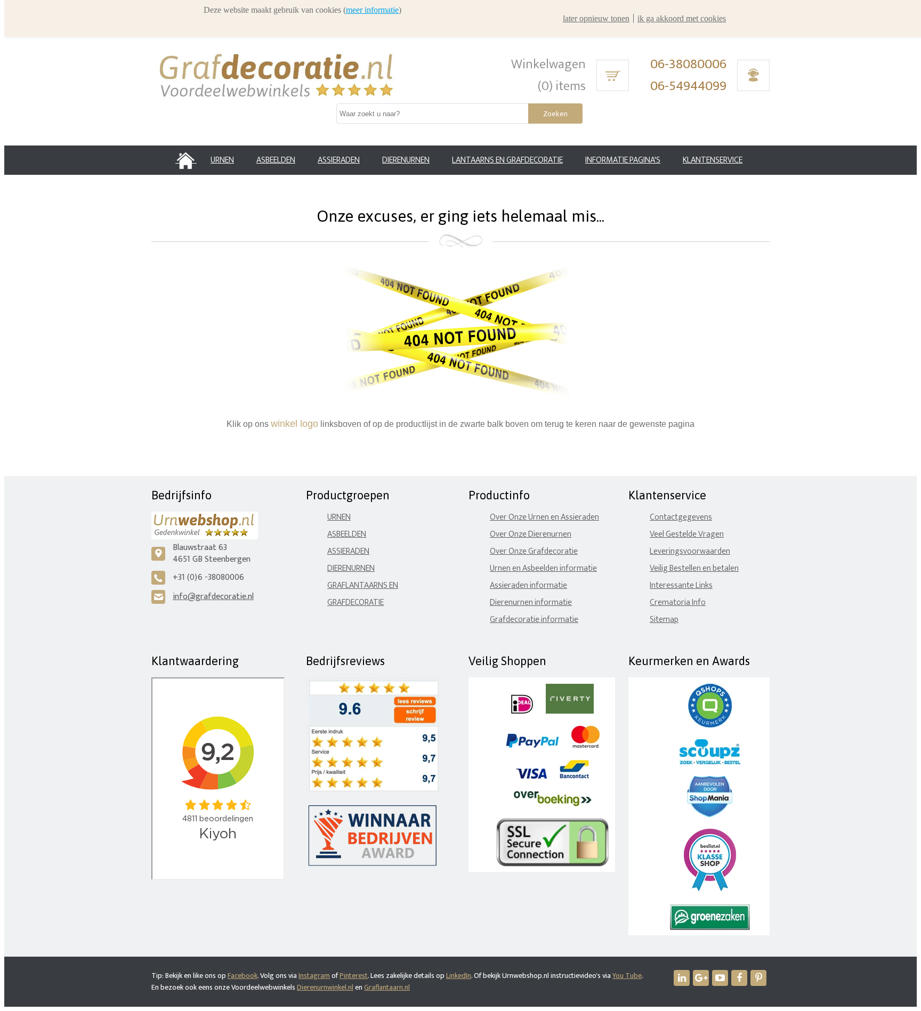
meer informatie (372, 9)
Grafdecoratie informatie (534, 619)
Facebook (242, 975)
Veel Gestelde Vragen (687, 534)
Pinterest (354, 975)
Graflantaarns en (362, 585)
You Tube (627, 975)
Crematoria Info (678, 602)
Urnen (339, 517)
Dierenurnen (351, 568)
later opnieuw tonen (596, 18)
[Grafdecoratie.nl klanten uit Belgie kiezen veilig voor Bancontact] (574, 776)
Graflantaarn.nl (387, 987)
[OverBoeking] (553, 804)
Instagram (314, 975)
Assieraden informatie (528, 585)
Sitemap (664, 619)
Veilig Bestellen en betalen (694, 568)
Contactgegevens (681, 517)
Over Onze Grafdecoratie (534, 551)
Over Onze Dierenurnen (530, 534)
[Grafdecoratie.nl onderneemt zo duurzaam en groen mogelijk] (710, 927)
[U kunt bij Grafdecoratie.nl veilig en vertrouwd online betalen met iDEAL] (522, 711)
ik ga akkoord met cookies (681, 18)
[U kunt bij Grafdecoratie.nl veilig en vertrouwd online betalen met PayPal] (532, 745)
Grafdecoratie (355, 602)
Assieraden (348, 551)
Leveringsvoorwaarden (690, 551)
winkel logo (294, 423)
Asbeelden (346, 534)
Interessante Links (681, 585)
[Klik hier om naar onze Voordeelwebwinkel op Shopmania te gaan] (709, 814)
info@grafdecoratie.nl (213, 596)
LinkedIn (458, 975)
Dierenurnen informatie (531, 602)
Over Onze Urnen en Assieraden (544, 517)
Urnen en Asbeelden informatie (543, 568)
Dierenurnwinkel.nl (325, 987)
